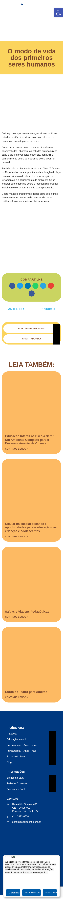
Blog (9, 762)
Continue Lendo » (16, 448)
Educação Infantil (16, 739)
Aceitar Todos (51, 892)
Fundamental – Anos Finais (21, 750)
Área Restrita (51, 10)
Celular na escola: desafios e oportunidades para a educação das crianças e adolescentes (31, 527)
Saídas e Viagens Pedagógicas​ (27, 611)
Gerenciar (14, 892)
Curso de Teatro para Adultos (26, 692)
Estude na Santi (15, 777)
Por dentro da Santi (31, 328)
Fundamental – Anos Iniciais (22, 745)
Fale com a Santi (16, 789)
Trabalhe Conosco (17, 783)
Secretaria (31, 10)
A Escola (11, 733)
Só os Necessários (32, 892)
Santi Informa (31, 338)
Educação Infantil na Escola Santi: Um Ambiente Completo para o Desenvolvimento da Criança (29, 439)
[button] (12, 286)
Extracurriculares (16, 756)
